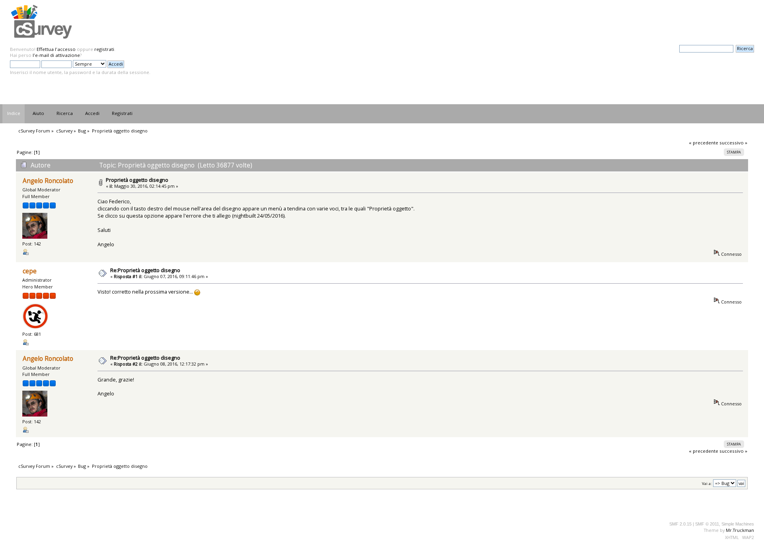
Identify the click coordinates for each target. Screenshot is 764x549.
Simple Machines (737, 524)
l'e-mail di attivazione (56, 55)
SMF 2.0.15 (680, 524)
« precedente (703, 143)
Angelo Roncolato (48, 181)
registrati (104, 49)
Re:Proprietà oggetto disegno (145, 270)
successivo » (733, 143)
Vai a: (707, 483)
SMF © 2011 (707, 524)
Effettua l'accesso (56, 49)
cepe (30, 271)
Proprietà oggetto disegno (137, 179)
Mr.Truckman (740, 530)
